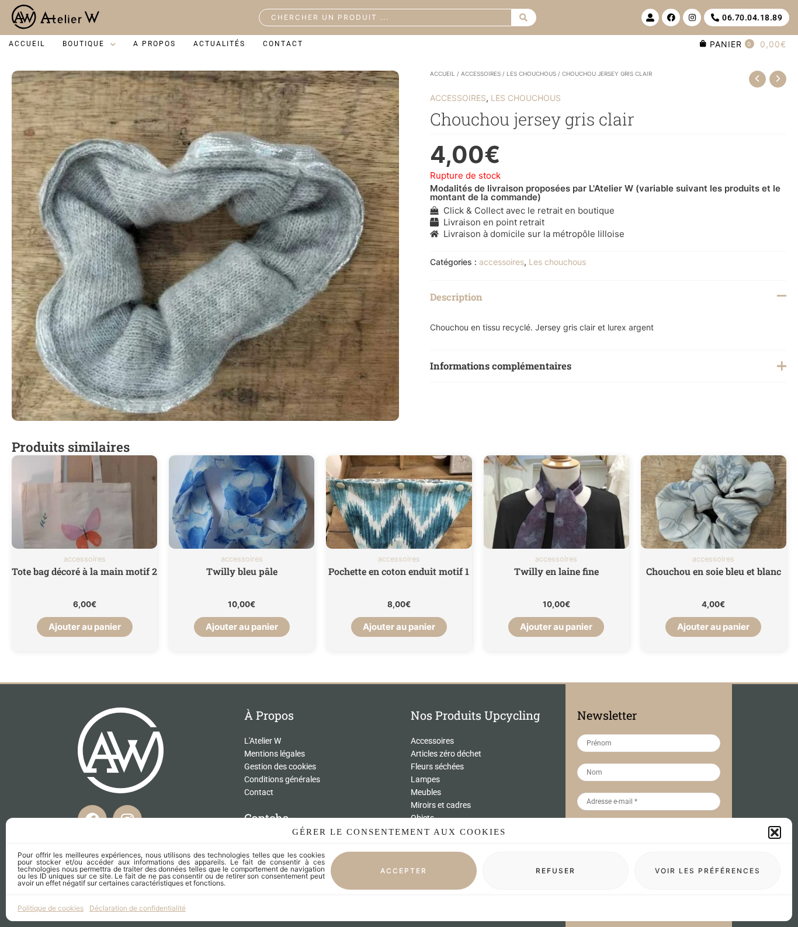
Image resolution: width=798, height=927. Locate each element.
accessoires (481, 73)
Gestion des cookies (280, 766)
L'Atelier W (262, 740)
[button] (774, 832)
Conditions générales (282, 779)
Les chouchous (531, 73)
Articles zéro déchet (446, 753)
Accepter (403, 870)
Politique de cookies (51, 908)
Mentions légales (274, 753)
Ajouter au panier (84, 626)
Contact (258, 792)
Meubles (426, 792)
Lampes (425, 779)
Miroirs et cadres (441, 805)
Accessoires (432, 740)
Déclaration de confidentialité (137, 908)
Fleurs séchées (437, 766)
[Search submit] (524, 17)
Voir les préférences (708, 870)
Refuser (555, 870)
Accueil (442, 73)
